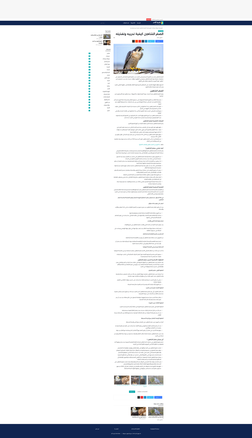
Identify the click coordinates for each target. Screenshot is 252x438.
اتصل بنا (116, 428)
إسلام (108, 75)
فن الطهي (107, 102)
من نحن (97, 428)
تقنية (108, 80)
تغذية (108, 69)
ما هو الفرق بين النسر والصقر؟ (123, 385)
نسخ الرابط (132, 391)
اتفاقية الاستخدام (135, 428)
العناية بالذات (106, 97)
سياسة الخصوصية (154, 428)
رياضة (108, 86)
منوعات (108, 56)
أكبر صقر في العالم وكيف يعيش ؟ (156, 385)
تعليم (108, 53)
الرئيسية (139, 22)
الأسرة (108, 107)
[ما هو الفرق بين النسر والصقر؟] (122, 380)
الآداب (108, 88)
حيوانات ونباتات (155, 28)
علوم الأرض (107, 77)
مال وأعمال (107, 61)
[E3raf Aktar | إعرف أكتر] (158, 23)
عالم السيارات (106, 94)
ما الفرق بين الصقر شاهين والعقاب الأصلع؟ (149, 144)
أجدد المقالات (126, 22)
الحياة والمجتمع (106, 72)
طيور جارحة (149, 28)
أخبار (109, 83)
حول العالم (107, 64)
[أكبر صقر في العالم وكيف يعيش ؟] (155, 380)
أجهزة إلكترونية (106, 91)
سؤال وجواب (107, 105)
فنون (108, 110)
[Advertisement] (126, 9)
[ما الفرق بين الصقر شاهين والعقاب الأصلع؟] (138, 380)
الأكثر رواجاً (133, 22)
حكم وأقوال (107, 99)
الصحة (108, 67)
